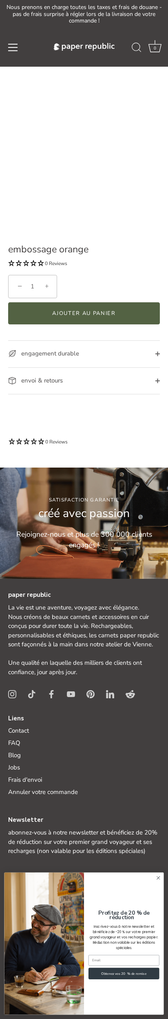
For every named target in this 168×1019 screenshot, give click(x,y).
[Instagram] (12, 693)
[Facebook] (51, 693)
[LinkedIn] (110, 693)
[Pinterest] (90, 693)
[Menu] (13, 47)
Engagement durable (49, 353)
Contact (18, 731)
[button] (155, 49)
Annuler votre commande (43, 792)
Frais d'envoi (25, 780)
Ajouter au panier (84, 313)
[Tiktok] (32, 693)
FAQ (14, 743)
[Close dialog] (158, 878)
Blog (14, 755)
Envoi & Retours (41, 380)
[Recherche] (137, 49)
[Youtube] (71, 693)
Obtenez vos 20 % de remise (123, 973)
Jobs (14, 767)
